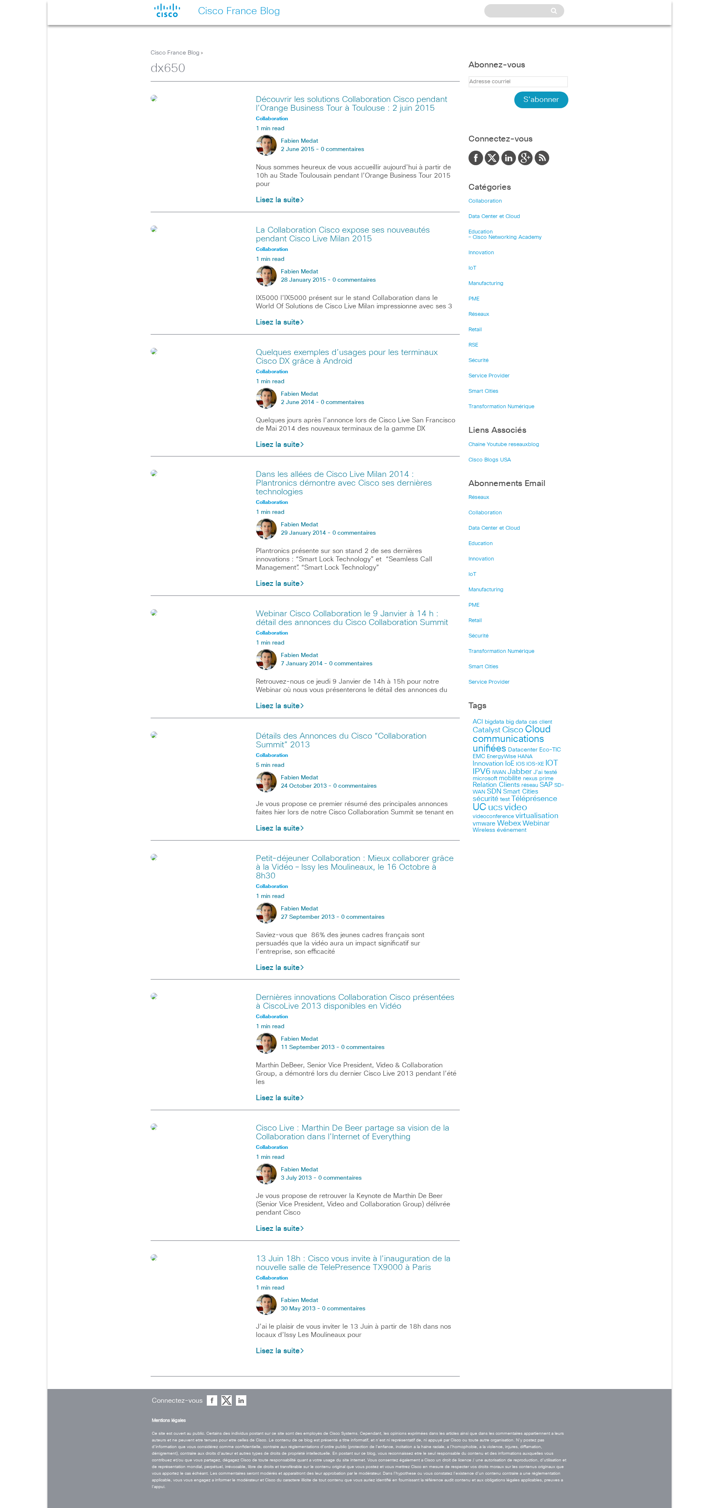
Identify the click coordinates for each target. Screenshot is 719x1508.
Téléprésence (534, 799)
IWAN (499, 772)
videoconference (493, 816)
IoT (472, 268)
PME (474, 299)
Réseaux (479, 314)
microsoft (485, 778)
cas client (540, 722)
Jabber (520, 772)
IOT (551, 763)
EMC (479, 756)
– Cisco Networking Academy (505, 237)
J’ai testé (545, 772)
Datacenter (523, 750)
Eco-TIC (550, 750)
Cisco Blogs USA (490, 460)
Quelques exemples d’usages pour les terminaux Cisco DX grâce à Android (347, 356)
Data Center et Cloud (494, 216)
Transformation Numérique (501, 406)
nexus (530, 778)
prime (546, 778)
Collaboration (485, 201)
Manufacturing (486, 283)
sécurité (485, 799)
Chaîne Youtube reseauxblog (504, 444)
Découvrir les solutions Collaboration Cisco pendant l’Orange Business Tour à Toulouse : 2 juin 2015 (351, 103)
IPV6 (482, 771)
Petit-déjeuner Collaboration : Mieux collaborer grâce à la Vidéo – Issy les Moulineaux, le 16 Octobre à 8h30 (355, 867)
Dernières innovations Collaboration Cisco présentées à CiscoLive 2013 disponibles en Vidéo (355, 1001)
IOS (520, 764)
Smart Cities (483, 391)
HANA (525, 756)
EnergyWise (501, 756)
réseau (529, 785)
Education (481, 232)
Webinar (536, 823)
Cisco (512, 730)
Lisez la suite (278, 200)
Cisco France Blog (175, 53)
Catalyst (487, 730)
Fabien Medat (299, 141)
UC (479, 807)
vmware (484, 824)
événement (511, 830)
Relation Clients (496, 784)
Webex (509, 823)
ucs (495, 807)
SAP (546, 785)
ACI (478, 722)
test (505, 799)
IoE (509, 764)
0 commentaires (342, 149)
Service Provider (489, 376)
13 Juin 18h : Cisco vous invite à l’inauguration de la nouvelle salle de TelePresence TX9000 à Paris (353, 1263)
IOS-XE (535, 764)
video (515, 807)
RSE (473, 345)
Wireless (484, 830)
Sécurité (478, 360)
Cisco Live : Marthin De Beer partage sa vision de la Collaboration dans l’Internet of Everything (352, 1132)
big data (516, 722)
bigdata (494, 722)
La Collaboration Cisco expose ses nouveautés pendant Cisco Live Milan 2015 (343, 234)
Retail (475, 329)
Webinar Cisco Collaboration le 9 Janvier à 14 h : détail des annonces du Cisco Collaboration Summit (352, 618)
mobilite (510, 778)
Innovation (481, 252)
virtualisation (537, 816)
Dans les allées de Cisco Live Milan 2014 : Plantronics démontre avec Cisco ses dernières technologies (344, 483)
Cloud (538, 729)
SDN (494, 791)
